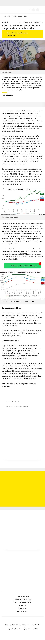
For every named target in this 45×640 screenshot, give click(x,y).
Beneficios (22, 608)
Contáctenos (22, 611)
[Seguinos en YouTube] (24, 631)
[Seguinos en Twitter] (21, 631)
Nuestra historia (22, 596)
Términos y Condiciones (23, 599)
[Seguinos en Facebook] (19, 631)
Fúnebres (22, 605)
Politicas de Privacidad (22, 602)
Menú (42, 9)
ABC (5, 9)
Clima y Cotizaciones (27, 9)
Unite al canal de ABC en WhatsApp (24, 266)
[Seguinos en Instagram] (26, 631)
